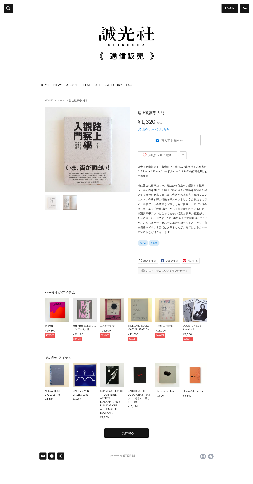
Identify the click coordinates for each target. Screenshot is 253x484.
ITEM (86, 85)
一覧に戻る (126, 433)
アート (61, 100)
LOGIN (229, 8)
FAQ (129, 85)
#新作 (154, 242)
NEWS (58, 85)
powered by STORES (123, 455)
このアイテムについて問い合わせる (166, 270)
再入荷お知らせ (172, 140)
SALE (97, 85)
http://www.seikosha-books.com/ (211, 456)
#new (143, 242)
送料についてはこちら (155, 129)
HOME (44, 85)
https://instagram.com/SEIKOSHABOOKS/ (203, 456)
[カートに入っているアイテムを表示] (244, 8)
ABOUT (72, 85)
